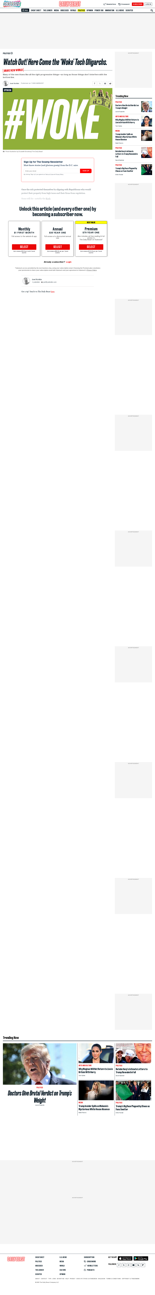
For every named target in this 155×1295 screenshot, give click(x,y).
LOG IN (148, 4)
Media (56, 10)
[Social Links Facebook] (119, 1265)
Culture (63, 1270)
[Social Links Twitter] (124, 1265)
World (62, 1266)
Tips (49, 1278)
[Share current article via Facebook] (95, 83)
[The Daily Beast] (69, 4)
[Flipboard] (143, 1265)
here (52, 291)
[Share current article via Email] (105, 83)
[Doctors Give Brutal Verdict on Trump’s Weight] (146, 111)
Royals (73, 10)
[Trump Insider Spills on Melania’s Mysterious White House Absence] (146, 140)
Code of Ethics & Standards (86, 1278)
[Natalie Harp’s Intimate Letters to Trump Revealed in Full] (146, 157)
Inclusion (101, 1278)
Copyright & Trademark (131, 1278)
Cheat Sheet (36, 10)
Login (68, 262)
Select (24, 247)
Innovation (109, 10)
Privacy (72, 1278)
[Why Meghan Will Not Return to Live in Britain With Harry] (146, 126)
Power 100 (99, 10)
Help (67, 1278)
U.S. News (120, 10)
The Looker (47, 10)
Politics (81, 10)
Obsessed (64, 10)
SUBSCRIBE (137, 4)
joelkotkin (37, 282)
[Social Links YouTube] (133, 1265)
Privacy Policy (60, 174)
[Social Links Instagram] (129, 1265)
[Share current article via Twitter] (100, 83)
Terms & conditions (113, 1278)
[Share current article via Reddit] (110, 83)
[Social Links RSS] (138, 1265)
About (37, 1278)
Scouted (129, 10)
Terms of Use (49, 174)
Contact (44, 1278)
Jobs (54, 1278)
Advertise (60, 1278)
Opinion (90, 10)
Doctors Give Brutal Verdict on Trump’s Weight (40, 1096)
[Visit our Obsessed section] (20, 4)
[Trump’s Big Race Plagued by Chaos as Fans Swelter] (146, 174)
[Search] (152, 10)
